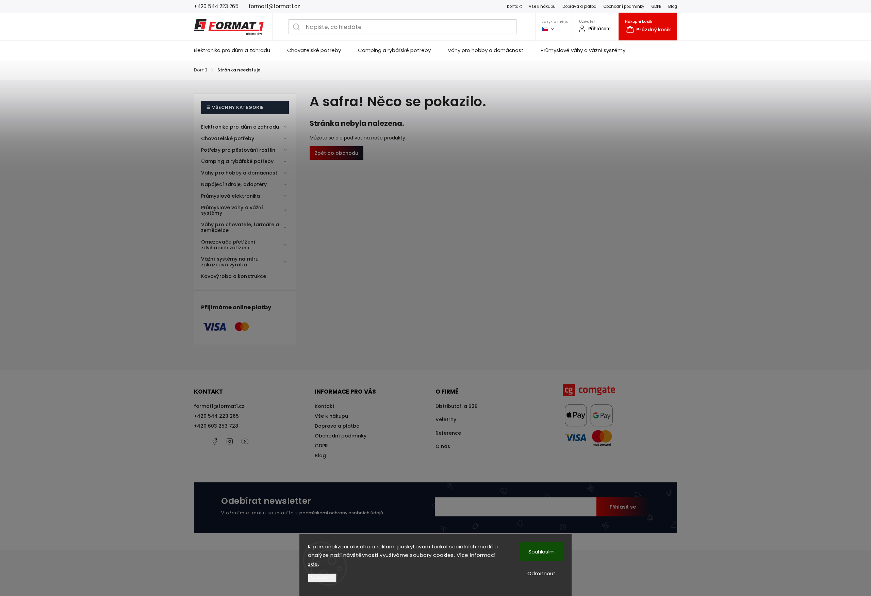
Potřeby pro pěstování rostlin (238, 150)
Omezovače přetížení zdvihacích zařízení (228, 244)
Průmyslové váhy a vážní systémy (232, 210)
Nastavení (322, 578)
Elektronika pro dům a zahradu (240, 126)
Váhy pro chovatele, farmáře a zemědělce (240, 227)
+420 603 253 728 (216, 426)
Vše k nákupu (542, 6)
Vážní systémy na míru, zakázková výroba (230, 261)
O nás (443, 446)
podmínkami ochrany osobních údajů (341, 513)
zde (313, 563)
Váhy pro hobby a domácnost (239, 172)
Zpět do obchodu (336, 153)
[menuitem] (236, 50)
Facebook (214, 441)
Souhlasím (541, 551)
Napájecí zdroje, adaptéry (234, 184)
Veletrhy (446, 419)
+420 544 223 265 (216, 416)
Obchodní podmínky (623, 6)
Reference (448, 433)
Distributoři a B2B (457, 406)
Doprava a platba (579, 6)
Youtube (245, 441)
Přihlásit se (623, 506)
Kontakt (514, 6)
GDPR (656, 6)
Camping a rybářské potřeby (237, 161)
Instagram (230, 441)
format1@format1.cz (219, 406)
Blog (672, 6)
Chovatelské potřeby (227, 138)
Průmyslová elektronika (230, 196)
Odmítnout (541, 573)
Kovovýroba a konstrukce (233, 276)
